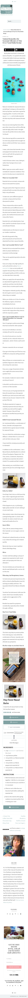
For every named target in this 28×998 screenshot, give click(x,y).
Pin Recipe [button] (15, 722)
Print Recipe (20, 50)
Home (4, 29)
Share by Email (15, 807)
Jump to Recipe (10, 50)
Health (8, 29)
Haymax (9, 116)
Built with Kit (14, 975)
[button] (4, 712)
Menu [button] (15, 1)
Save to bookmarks (15, 727)
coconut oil (11, 750)
